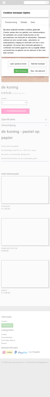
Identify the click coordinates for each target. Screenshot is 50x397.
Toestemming (11, 22)
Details (24, 22)
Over (33, 22)
